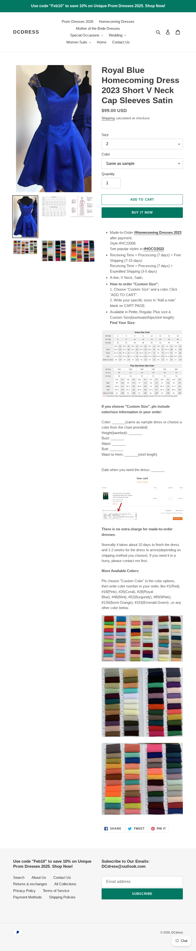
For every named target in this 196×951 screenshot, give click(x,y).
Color (106, 154)
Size (105, 135)
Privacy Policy (24, 891)
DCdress (26, 32)
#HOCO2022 (153, 249)
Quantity (108, 174)
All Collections (65, 884)
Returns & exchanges (30, 884)
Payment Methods (27, 897)
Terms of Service (56, 891)
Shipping (108, 118)
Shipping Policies (62, 897)
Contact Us (62, 877)
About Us (39, 877)
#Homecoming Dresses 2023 (157, 232)
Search (18, 877)
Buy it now (142, 212)
